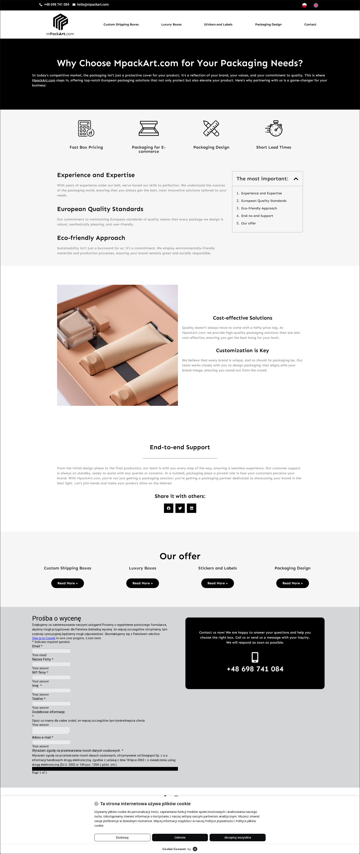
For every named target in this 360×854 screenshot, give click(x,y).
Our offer (248, 223)
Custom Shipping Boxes (121, 24)
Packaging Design (268, 24)
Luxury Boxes (171, 24)
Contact (310, 24)
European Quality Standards (263, 201)
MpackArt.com (43, 80)
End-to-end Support (257, 216)
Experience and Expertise (261, 193)
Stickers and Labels (218, 24)
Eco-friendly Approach (259, 208)
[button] (296, 178)
